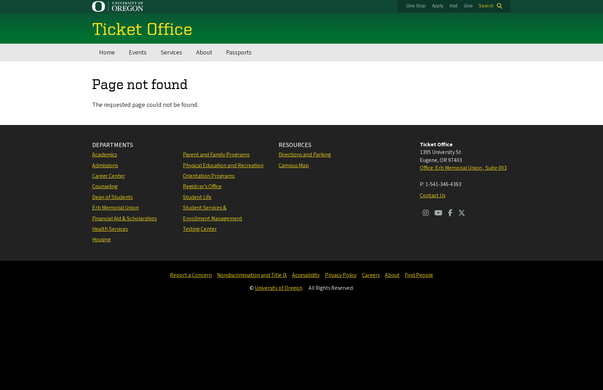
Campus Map (293, 165)
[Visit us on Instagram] (426, 214)
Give (468, 5)
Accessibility (306, 275)
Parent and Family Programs (216, 155)
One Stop (416, 5)
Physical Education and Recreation (223, 165)
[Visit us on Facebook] (450, 214)
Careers (371, 275)
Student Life (197, 197)
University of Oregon (278, 288)
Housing (101, 239)
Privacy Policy (341, 275)
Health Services (110, 229)
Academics (104, 155)
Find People (419, 275)
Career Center (108, 176)
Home (107, 52)
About (204, 52)
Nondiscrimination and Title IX (252, 275)
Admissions (105, 165)
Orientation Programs (208, 176)
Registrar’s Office (202, 186)
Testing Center (200, 229)
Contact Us (432, 195)
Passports (239, 52)
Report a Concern (191, 275)
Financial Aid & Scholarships (124, 218)
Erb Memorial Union (115, 208)
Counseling (105, 186)
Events (138, 52)
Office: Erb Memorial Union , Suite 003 (463, 168)
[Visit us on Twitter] (461, 214)
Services (171, 52)
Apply (437, 5)
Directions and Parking (304, 155)
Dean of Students (112, 197)
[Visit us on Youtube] (438, 214)
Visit (453, 5)
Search (486, 5)
